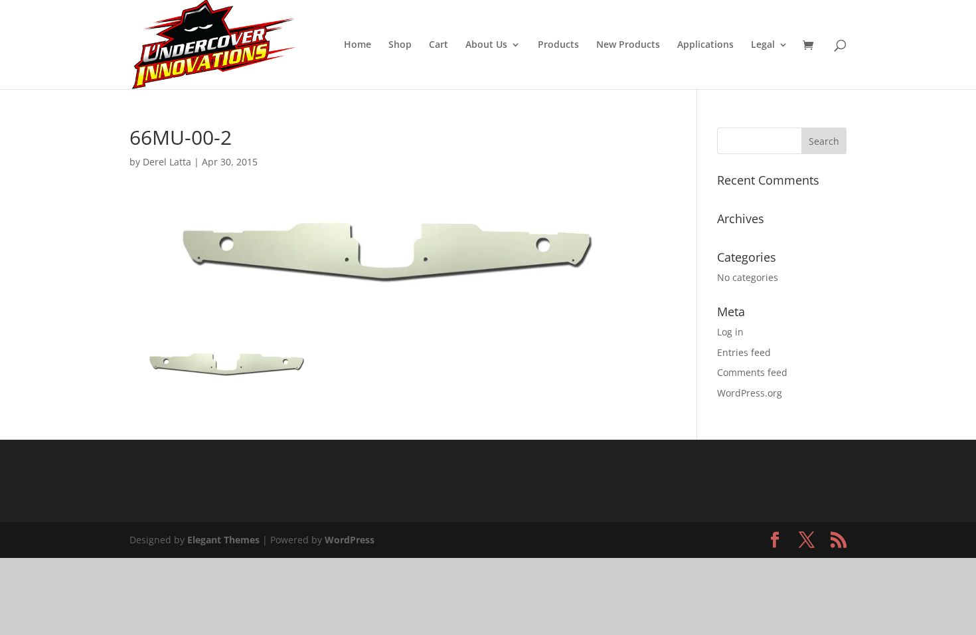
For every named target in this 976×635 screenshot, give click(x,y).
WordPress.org (749, 393)
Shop (400, 45)
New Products (628, 45)
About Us (486, 45)
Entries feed (744, 352)
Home (357, 45)
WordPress (349, 539)
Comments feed (752, 372)
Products (558, 45)
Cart (438, 45)
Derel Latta (167, 161)
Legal (763, 45)
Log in (730, 331)
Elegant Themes (223, 539)
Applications (705, 45)
